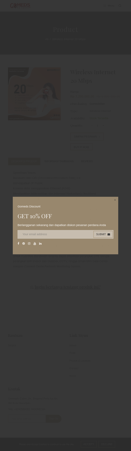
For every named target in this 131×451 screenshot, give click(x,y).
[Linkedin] (40, 243)
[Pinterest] (24, 243)
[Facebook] (19, 243)
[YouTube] (35, 243)
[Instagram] (29, 243)
